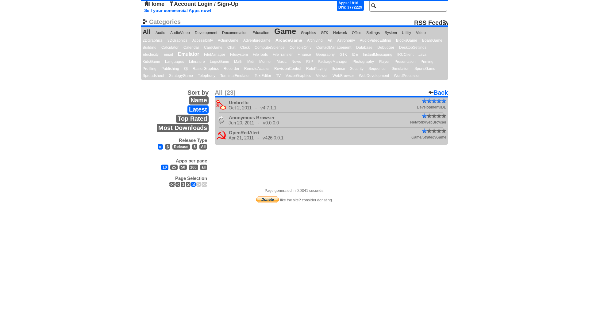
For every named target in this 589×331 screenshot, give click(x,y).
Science (338, 69)
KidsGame (151, 61)
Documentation (235, 33)
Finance (304, 54)
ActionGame (228, 40)
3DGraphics (177, 40)
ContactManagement (333, 47)
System (391, 33)
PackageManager (333, 61)
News (296, 61)
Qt (186, 69)
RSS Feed (428, 22)
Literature (197, 61)
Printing (427, 61)
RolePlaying (316, 69)
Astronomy (346, 40)
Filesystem (239, 54)
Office (356, 33)
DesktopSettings (412, 47)
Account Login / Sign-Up (206, 4)
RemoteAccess (256, 69)
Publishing (170, 69)
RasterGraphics (206, 69)
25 (174, 167)
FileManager (214, 54)
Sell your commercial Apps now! (177, 10)
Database (364, 47)
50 (183, 167)
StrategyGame (181, 76)
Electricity (151, 54)
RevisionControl (287, 69)
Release (181, 147)
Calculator (170, 47)
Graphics (308, 33)
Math (238, 61)
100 (193, 167)
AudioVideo (180, 33)
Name (199, 100)
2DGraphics (153, 40)
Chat (231, 47)
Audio (160, 33)
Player (384, 61)
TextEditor (263, 76)
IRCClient (405, 54)
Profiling (149, 69)
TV (278, 76)
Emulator (188, 54)
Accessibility (202, 40)
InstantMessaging (377, 54)
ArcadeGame (288, 40)
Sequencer (377, 69)
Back (440, 92)
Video (421, 33)
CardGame (213, 47)
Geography (325, 54)
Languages (174, 61)
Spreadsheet (153, 76)
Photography (363, 61)
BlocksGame (406, 40)
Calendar (191, 47)
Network (340, 33)
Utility (406, 33)
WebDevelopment (374, 76)
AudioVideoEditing (375, 40)
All (147, 32)
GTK (324, 33)
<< (172, 184)
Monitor (265, 61)
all (204, 167)
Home (156, 4)
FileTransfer (283, 54)
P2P (309, 61)
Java (422, 54)
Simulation (401, 69)
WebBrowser (343, 76)
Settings (373, 33)
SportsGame (424, 69)
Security (357, 69)
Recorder (231, 69)
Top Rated (192, 118)
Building (149, 47)
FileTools (260, 54)
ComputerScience (270, 47)
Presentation (405, 61)
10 (165, 167)
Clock (245, 47)
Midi (250, 61)
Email (168, 54)
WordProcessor (407, 76)
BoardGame (432, 40)
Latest (198, 109)
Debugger (385, 47)
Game (285, 31)
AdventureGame (257, 40)
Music (282, 61)
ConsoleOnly (300, 47)
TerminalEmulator (235, 76)
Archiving (315, 40)
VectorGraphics (298, 76)
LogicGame (219, 61)
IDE (355, 54)
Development (206, 33)
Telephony (206, 76)
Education (260, 33)
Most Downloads (182, 127)
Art (330, 40)
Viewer (322, 76)
